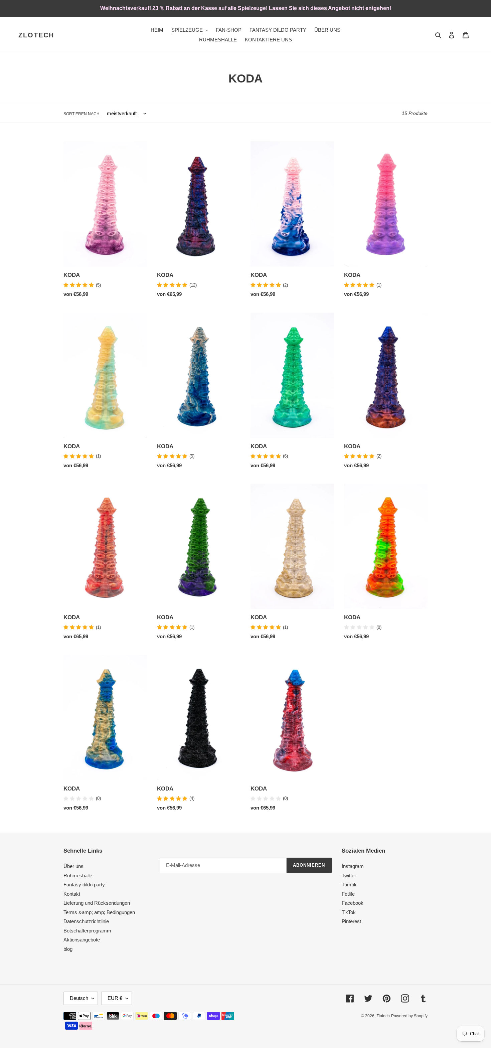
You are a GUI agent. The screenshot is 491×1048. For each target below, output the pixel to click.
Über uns (73, 866)
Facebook (352, 903)
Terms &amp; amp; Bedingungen (99, 912)
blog (67, 949)
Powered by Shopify (409, 1016)
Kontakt (71, 894)
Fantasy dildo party (84, 884)
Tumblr (349, 884)
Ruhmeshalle (77, 875)
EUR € (115, 998)
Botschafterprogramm (87, 930)
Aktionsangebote (81, 939)
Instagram (353, 866)
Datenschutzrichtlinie (86, 921)
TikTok (349, 912)
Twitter (349, 875)
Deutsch (79, 998)
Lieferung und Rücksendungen (96, 903)
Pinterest (351, 921)
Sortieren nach (81, 114)
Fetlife (348, 894)
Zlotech (36, 35)
